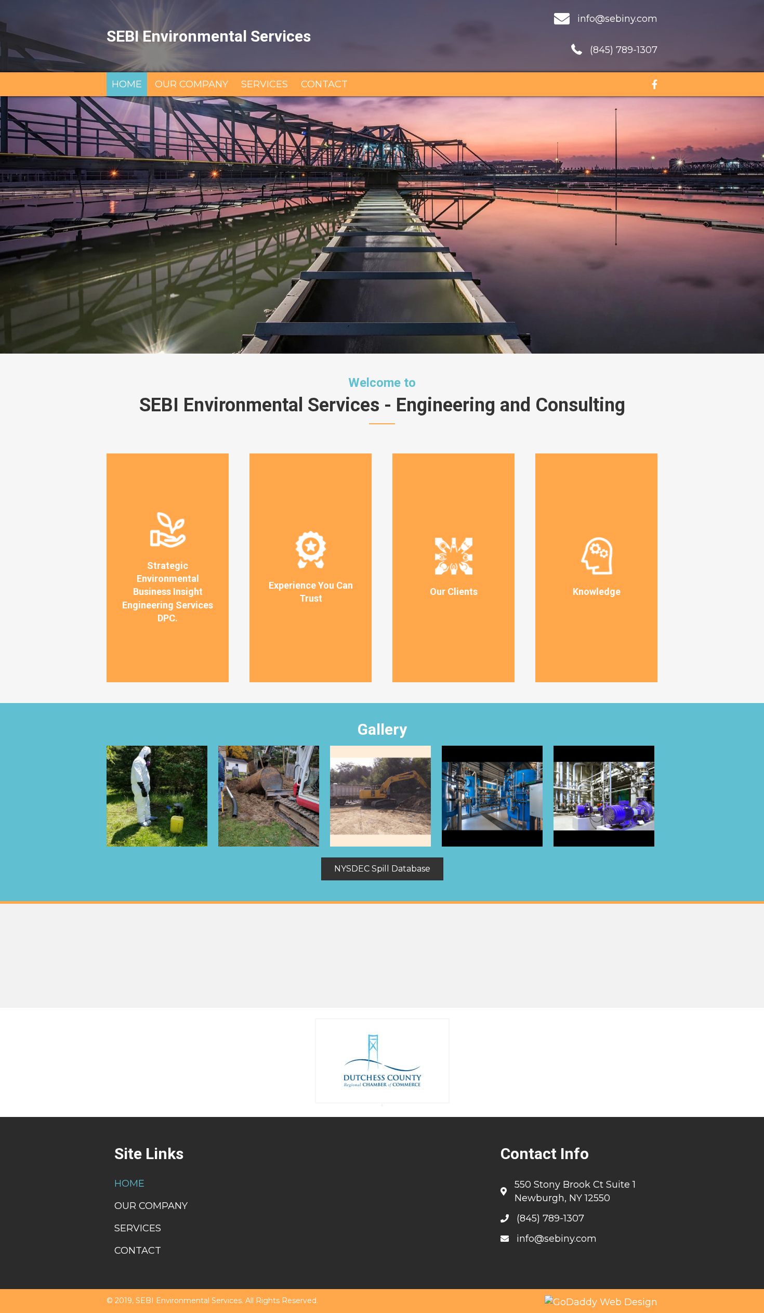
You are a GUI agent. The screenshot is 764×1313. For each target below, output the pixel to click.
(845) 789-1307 (623, 50)
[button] (382, 868)
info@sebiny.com (617, 18)
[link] (127, 84)
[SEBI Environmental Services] (157, 796)
